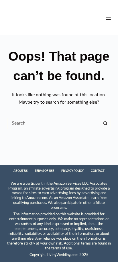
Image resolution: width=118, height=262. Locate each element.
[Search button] (105, 123)
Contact (98, 171)
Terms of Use (44, 171)
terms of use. (62, 248)
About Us (20, 171)
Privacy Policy (72, 171)
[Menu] (108, 17)
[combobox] (53, 123)
